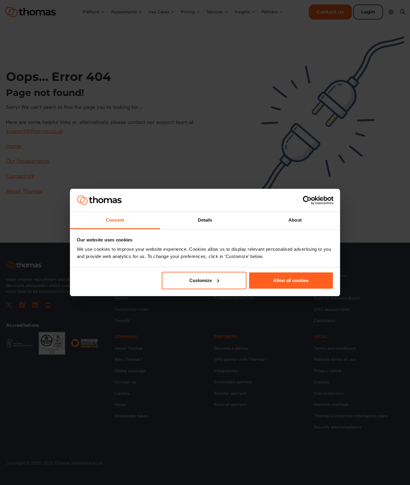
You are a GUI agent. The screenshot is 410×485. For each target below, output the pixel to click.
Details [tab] (205, 220)
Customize (200, 280)
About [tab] (295, 220)
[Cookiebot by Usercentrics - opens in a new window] (307, 200)
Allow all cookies (291, 280)
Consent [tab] (115, 220)
